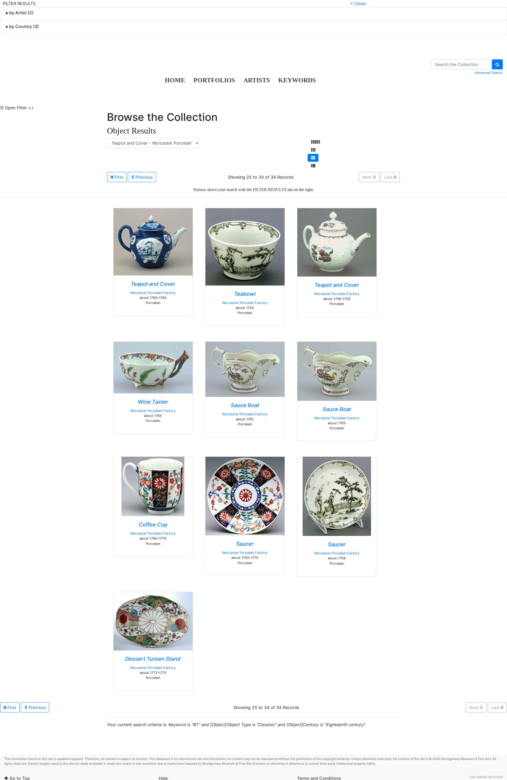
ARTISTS (256, 80)
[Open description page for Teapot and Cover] (153, 241)
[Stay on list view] (313, 166)
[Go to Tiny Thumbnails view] (315, 142)
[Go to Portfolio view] (313, 158)
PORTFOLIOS (214, 80)
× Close (358, 3)
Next (367, 177)
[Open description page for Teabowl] (245, 246)
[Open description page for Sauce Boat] (245, 368)
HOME (175, 80)
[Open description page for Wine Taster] (153, 367)
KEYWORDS (297, 80)
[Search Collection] (497, 64)
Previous (143, 177)
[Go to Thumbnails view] (313, 150)
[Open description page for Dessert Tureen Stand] (153, 621)
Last (389, 177)
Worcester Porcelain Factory (153, 293)
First (118, 177)
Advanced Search (489, 73)
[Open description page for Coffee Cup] (152, 486)
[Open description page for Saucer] (245, 495)
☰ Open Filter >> (17, 107)
